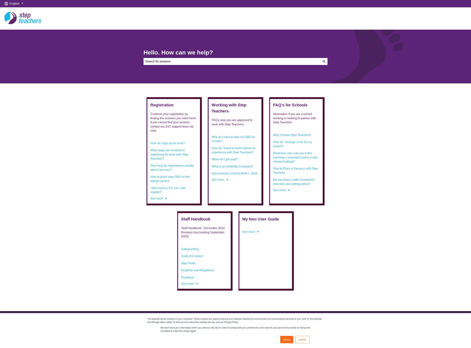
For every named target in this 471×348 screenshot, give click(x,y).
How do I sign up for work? (167, 143)
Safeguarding (190, 249)
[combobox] (232, 61)
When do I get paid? (225, 159)
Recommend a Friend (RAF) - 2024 (235, 173)
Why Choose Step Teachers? (292, 135)
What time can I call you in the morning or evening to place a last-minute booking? (295, 157)
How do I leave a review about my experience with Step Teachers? (234, 150)
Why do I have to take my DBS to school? (233, 139)
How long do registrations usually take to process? (172, 167)
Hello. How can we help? (178, 52)
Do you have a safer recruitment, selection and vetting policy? (294, 181)
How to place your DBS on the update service (170, 178)
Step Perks (188, 263)
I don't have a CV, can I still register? (167, 190)
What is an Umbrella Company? (232, 166)
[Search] (324, 61)
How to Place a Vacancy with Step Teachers (295, 170)
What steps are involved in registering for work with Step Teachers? (169, 154)
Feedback (187, 277)
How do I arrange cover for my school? (292, 144)
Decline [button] (302, 339)
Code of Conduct (192, 256)
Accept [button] (286, 339)
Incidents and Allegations (197, 270)
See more (156, 198)
